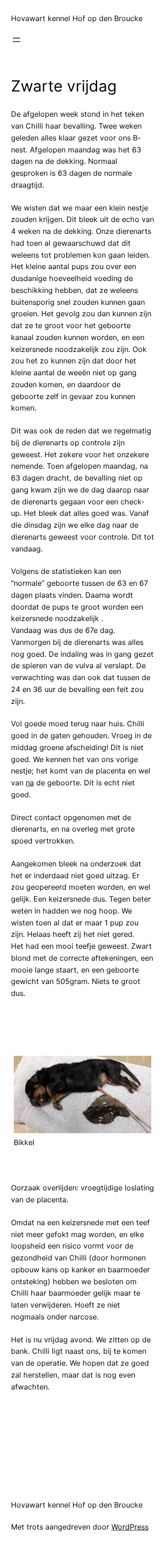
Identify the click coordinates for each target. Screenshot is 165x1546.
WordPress (129, 1526)
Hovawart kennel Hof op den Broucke (77, 18)
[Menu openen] (16, 39)
